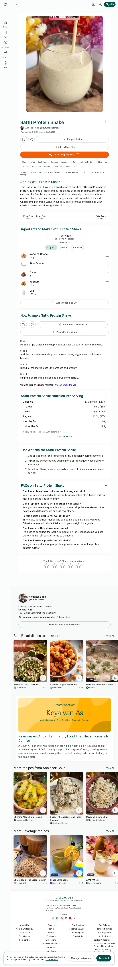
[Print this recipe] (32, 324)
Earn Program (78, 933)
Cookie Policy (104, 936)
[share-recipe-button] (31, 139)
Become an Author (77, 929)
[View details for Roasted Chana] (23, 255)
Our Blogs (51, 936)
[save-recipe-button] (23, 139)
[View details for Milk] (23, 292)
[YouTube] (71, 918)
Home (51, 929)
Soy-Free (47, 167)
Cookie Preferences (103, 940)
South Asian (42, 162)
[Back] (17, 4)
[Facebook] (58, 918)
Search (51, 933)
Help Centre (24, 940)
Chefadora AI (24, 933)
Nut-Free (25, 167)
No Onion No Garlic (87, 162)
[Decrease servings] (50, 237)
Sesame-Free (70, 167)
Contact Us (78, 936)
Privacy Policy (104, 933)
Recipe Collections (51, 944)
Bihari (24, 162)
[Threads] (75, 918)
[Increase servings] (79, 237)
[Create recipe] (93, 4)
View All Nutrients (64, 437)
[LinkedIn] (67, 918)
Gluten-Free (102, 162)
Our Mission (24, 936)
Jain (74, 162)
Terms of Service (104, 929)
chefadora (64, 896)
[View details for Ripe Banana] (23, 264)
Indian (32, 162)
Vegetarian (65, 162)
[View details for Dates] (23, 274)
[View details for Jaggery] (23, 283)
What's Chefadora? (24, 929)
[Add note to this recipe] (23, 324)
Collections (51, 940)
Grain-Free (58, 167)
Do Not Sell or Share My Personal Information (104, 945)
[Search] (100, 4)
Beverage (54, 162)
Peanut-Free (36, 167)
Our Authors (51, 947)
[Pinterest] (62, 918)
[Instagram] (54, 918)
